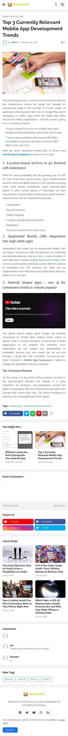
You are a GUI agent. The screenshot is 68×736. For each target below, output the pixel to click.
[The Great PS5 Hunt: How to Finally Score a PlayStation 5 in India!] (18, 554)
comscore (32, 128)
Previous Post (11, 505)
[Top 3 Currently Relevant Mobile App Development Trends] (50, 440)
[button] (4, 4)
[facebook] (20, 712)
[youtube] (34, 712)
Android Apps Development (37, 406)
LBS (43, 183)
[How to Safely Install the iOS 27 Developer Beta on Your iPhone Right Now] (18, 589)
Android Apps (31, 360)
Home (6, 16)
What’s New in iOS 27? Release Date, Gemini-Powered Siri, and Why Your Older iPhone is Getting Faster (48, 606)
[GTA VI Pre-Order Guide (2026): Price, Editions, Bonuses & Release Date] (50, 554)
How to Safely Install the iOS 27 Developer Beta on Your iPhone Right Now (17, 603)
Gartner (11, 137)
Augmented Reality (49, 260)
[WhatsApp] (32, 413)
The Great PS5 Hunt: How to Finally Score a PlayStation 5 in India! (17, 568)
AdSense (8, 679)
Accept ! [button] (10, 730)
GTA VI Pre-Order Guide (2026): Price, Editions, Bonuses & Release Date (49, 568)
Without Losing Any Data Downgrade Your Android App (16, 455)
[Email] (45, 413)
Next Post (59, 505)
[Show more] (51, 413)
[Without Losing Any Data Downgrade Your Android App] (18, 440)
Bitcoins (34, 679)
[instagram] (41, 712)
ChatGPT (46, 679)
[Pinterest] (39, 413)
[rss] (48, 712)
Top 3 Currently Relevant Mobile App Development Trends (50, 455)
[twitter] (27, 712)
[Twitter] (26, 413)
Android (21, 679)
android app (17, 16)
